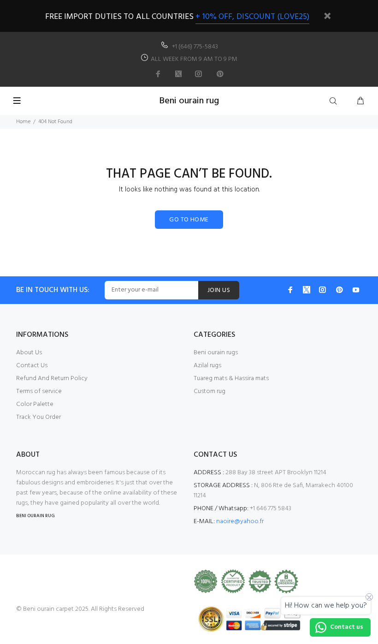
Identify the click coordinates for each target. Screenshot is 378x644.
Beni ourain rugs (216, 352)
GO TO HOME (188, 220)
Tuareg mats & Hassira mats (231, 378)
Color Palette (34, 404)
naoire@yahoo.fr (240, 521)
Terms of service (39, 391)
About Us (29, 352)
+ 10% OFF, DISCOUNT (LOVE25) (252, 17)
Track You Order (38, 417)
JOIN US (218, 290)
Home (23, 121)
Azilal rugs (207, 365)
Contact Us (31, 365)
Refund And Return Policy (52, 378)
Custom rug (209, 391)
